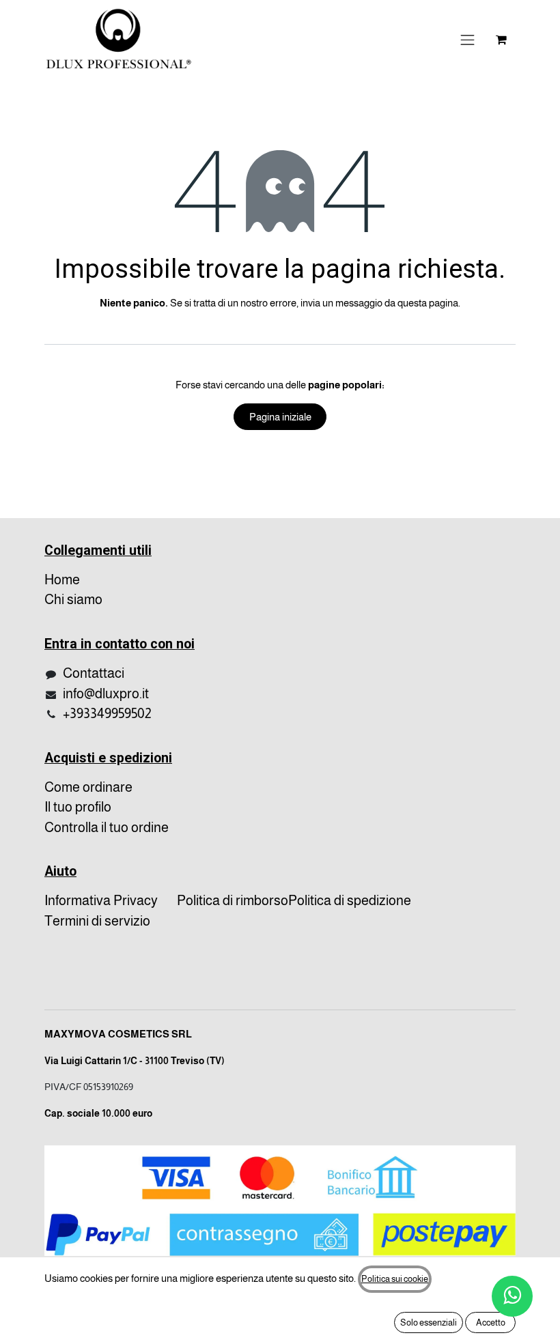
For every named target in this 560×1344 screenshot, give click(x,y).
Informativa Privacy (101, 900)
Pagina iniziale (280, 417)
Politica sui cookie (394, 1279)
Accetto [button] (490, 1322)
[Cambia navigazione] (467, 39)
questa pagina (427, 303)
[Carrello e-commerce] (501, 39)
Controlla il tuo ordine (106, 827)
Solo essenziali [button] (428, 1322)
